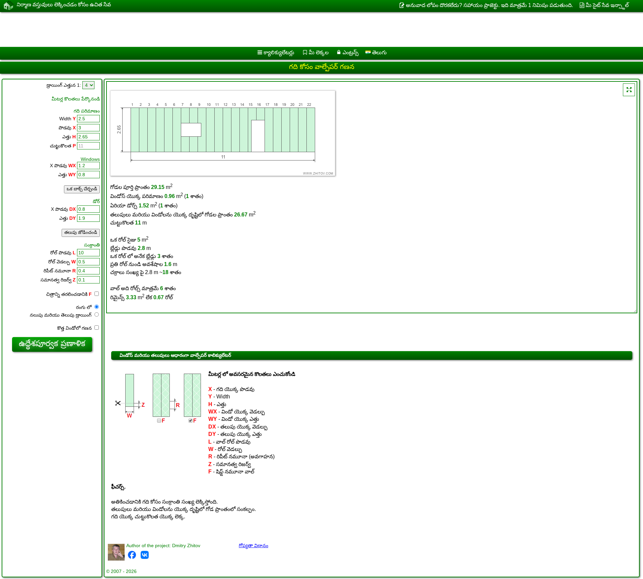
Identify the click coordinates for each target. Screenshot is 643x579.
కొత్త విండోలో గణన (75, 328)
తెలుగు (379, 52)
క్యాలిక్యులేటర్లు (279, 52)
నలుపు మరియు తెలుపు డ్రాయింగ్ (61, 315)
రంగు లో (84, 307)
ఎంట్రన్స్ (351, 52)
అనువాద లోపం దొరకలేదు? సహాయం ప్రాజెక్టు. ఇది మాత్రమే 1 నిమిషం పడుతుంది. (489, 5)
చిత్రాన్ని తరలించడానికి (69, 294)
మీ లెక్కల (319, 52)
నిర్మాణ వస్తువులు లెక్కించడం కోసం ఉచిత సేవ (64, 4)
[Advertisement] (203, 29)
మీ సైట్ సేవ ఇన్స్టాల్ (607, 5)
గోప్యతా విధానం (253, 545)
